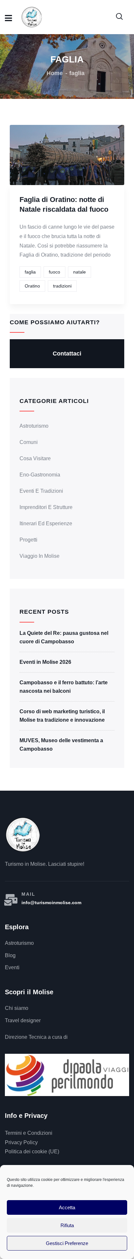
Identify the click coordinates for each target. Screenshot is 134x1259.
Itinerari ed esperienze (46, 523)
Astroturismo (34, 426)
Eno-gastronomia (40, 474)
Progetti (28, 539)
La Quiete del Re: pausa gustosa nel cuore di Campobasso (64, 637)
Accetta (67, 1207)
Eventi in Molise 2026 (45, 662)
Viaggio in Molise (40, 556)
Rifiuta (67, 1225)
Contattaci (67, 353)
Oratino (32, 285)
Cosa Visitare (35, 458)
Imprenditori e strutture (46, 507)
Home (55, 73)
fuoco (54, 272)
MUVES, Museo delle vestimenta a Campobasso (61, 745)
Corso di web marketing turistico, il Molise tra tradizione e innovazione (62, 716)
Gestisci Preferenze (67, 1243)
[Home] (23, 834)
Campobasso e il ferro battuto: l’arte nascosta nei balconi (64, 687)
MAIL (28, 894)
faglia (30, 272)
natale (79, 272)
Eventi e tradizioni (41, 491)
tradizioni (62, 285)
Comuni (29, 442)
